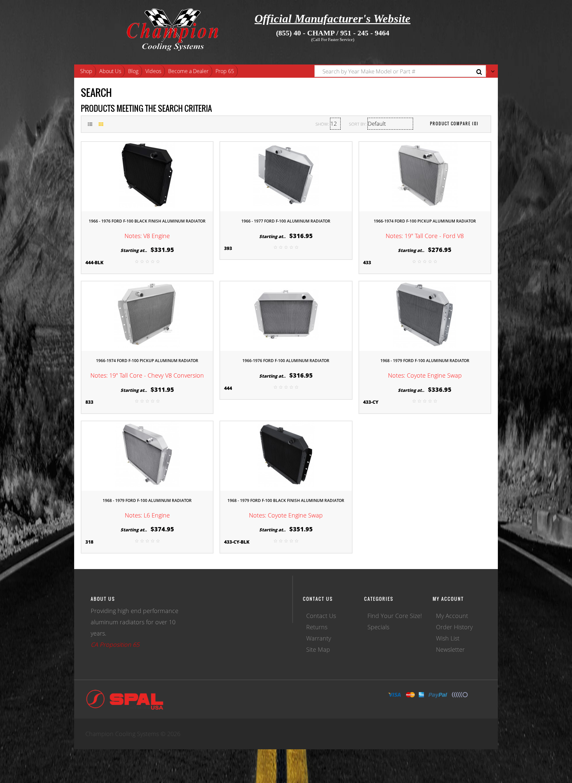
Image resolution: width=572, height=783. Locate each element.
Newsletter (450, 649)
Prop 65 (224, 71)
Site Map (318, 649)
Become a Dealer (188, 71)
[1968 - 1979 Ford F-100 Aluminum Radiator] (425, 315)
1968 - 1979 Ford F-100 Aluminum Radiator (424, 360)
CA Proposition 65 (115, 644)
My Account (452, 616)
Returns (316, 627)
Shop (86, 71)
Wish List (447, 638)
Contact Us (321, 616)
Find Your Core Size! (394, 616)
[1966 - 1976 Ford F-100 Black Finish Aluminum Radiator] (147, 176)
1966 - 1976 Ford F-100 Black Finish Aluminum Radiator (147, 221)
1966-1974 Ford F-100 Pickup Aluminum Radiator (425, 221)
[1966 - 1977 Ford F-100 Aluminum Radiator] (286, 176)
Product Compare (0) (454, 123)
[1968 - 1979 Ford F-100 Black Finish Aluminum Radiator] (286, 455)
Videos (153, 71)
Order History (454, 627)
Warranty (318, 638)
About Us (110, 71)
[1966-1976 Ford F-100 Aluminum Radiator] (286, 315)
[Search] (479, 72)
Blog (133, 71)
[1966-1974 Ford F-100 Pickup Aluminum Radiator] (425, 176)
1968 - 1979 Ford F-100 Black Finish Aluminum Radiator (285, 500)
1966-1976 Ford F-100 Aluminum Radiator (285, 360)
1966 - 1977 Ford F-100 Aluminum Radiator (285, 221)
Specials (378, 627)
